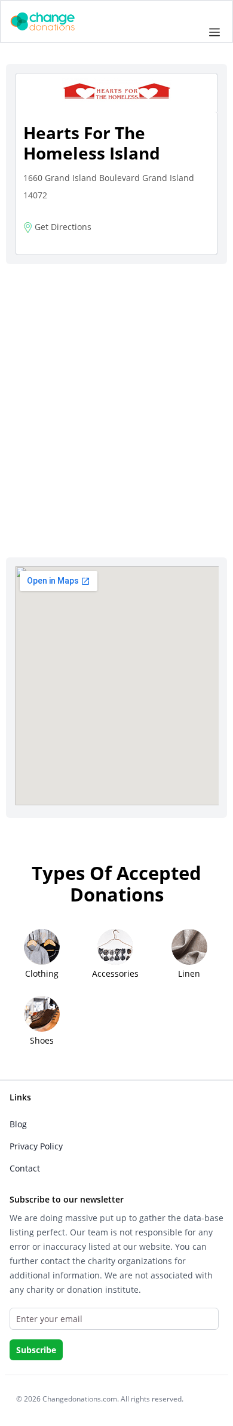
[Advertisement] (116, 395)
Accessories (115, 973)
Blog (18, 1124)
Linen (189, 973)
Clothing (42, 973)
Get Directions (61, 226)
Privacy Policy (36, 1146)
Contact (25, 1168)
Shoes (42, 1040)
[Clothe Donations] (57, 20)
